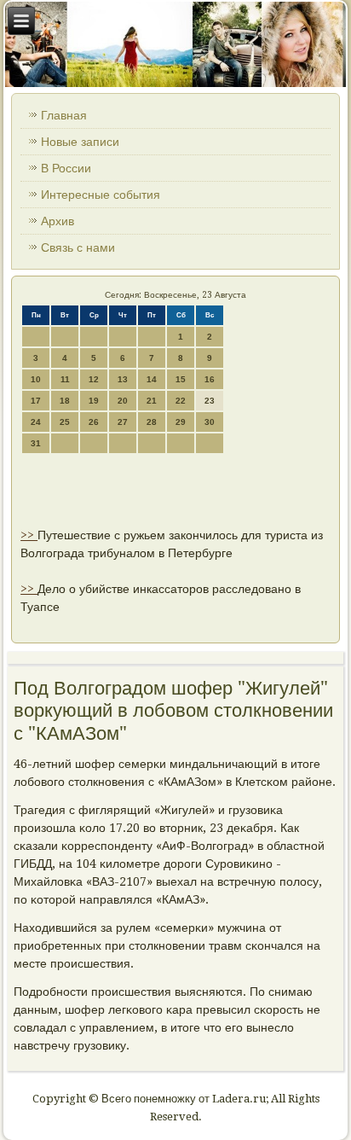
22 (181, 400)
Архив (57, 221)
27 (123, 422)
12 (94, 379)
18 (65, 400)
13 (123, 379)
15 (181, 379)
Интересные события (100, 194)
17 (36, 400)
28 (152, 422)
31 (36, 443)
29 (181, 422)
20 (123, 400)
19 (94, 400)
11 (65, 379)
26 (94, 422)
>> (28, 535)
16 (209, 379)
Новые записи (80, 141)
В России (66, 168)
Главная (64, 115)
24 (36, 422)
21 (152, 400)
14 (152, 379)
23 (209, 400)
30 (209, 422)
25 (65, 422)
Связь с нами (78, 247)
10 (36, 379)
